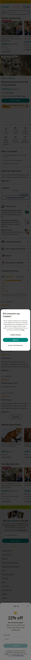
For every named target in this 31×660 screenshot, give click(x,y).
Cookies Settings (15, 334)
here (23, 330)
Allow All (15, 340)
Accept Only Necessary (15, 345)
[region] (15, 330)
